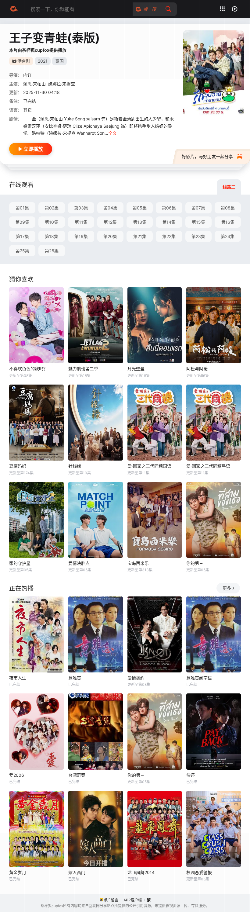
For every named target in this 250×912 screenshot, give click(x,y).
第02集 (52, 207)
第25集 (22, 250)
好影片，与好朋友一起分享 (207, 156)
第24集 (227, 236)
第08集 (228, 207)
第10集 (51, 222)
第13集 (139, 222)
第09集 (22, 222)
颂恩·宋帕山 (34, 83)
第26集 (52, 250)
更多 (227, 588)
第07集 (198, 207)
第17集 (22, 236)
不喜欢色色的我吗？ (28, 368)
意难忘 (74, 677)
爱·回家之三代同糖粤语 (208, 465)
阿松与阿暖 (197, 368)
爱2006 (16, 775)
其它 (27, 109)
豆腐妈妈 (17, 465)
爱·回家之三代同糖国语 (149, 465)
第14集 (169, 222)
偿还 (190, 775)
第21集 (139, 236)
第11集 (81, 222)
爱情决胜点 (79, 563)
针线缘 (74, 465)
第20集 (110, 236)
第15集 (198, 222)
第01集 (22, 207)
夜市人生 (17, 677)
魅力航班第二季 (83, 368)
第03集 (81, 207)
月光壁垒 (136, 368)
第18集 (51, 236)
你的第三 (194, 563)
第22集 (169, 236)
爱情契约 (136, 677)
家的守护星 (19, 563)
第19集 (81, 236)
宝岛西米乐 (138, 563)
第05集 (140, 207)
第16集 (227, 222)
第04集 (110, 207)
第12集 (110, 222)
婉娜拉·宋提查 (61, 83)
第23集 (198, 236)
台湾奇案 (76, 775)
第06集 (169, 207)
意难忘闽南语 (199, 677)
